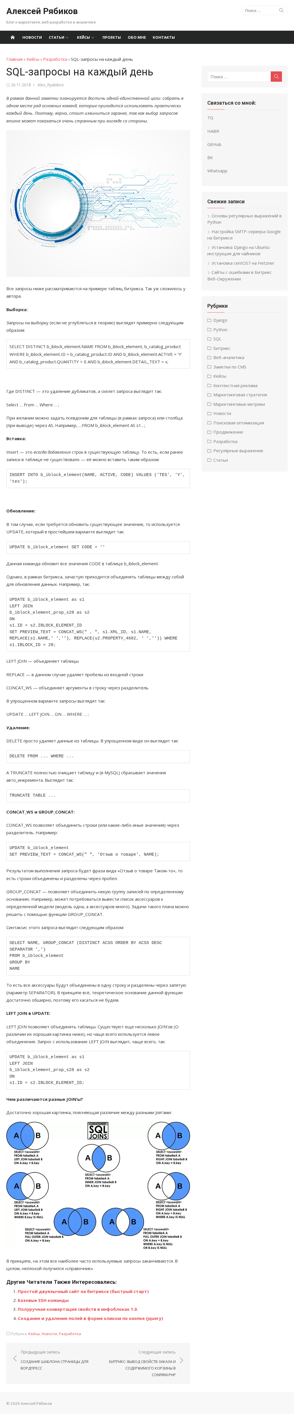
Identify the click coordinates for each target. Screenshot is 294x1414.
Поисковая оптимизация (238, 423)
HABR (213, 131)
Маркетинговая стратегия (240, 394)
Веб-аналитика (228, 357)
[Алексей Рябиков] (12, 37)
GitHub (214, 144)
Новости (32, 37)
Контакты (164, 37)
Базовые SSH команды (43, 1300)
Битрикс (221, 348)
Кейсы (83, 37)
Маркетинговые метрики (239, 404)
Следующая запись (142, 1363)
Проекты (111, 37)
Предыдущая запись (54, 1360)
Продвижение (228, 432)
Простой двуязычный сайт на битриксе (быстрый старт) (83, 1291)
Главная (14, 59)
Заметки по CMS (229, 367)
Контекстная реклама (235, 385)
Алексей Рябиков (42, 11)
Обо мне (137, 37)
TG (210, 117)
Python (220, 329)
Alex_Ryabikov (51, 84)
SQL (217, 339)
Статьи (56, 37)
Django (220, 320)
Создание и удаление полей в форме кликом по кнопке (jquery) (90, 1318)
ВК (210, 157)
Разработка (55, 59)
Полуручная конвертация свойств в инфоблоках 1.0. (78, 1309)
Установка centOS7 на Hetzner (243, 263)
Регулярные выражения (238, 450)
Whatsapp (217, 170)
